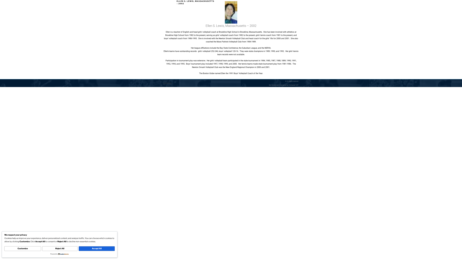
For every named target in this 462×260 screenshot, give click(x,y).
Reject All (59, 248)
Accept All (97, 248)
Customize (23, 248)
